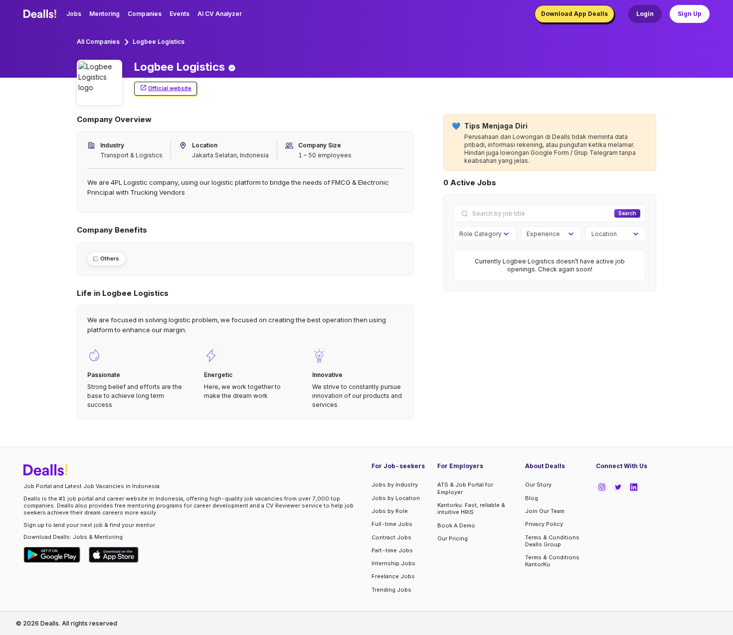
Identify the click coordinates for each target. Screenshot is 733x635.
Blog (531, 498)
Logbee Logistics (158, 41)
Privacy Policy (544, 523)
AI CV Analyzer (219, 13)
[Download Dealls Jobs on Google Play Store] (52, 555)
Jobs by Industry (394, 484)
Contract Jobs (391, 537)
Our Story (538, 484)
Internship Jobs (393, 563)
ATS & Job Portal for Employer (465, 488)
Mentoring (104, 13)
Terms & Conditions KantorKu (552, 561)
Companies (145, 13)
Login (645, 13)
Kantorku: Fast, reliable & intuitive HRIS (471, 508)
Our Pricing (452, 538)
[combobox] (481, 234)
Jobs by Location (395, 498)
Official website (169, 88)
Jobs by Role (389, 511)
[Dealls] (41, 13)
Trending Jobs (391, 589)
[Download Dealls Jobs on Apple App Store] (114, 555)
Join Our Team (544, 511)
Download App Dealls (574, 13)
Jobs (73, 13)
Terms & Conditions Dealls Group (552, 541)
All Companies (98, 41)
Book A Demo (456, 525)
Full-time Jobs (391, 523)
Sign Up (690, 13)
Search (627, 213)
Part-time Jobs (392, 550)
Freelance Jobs (393, 576)
